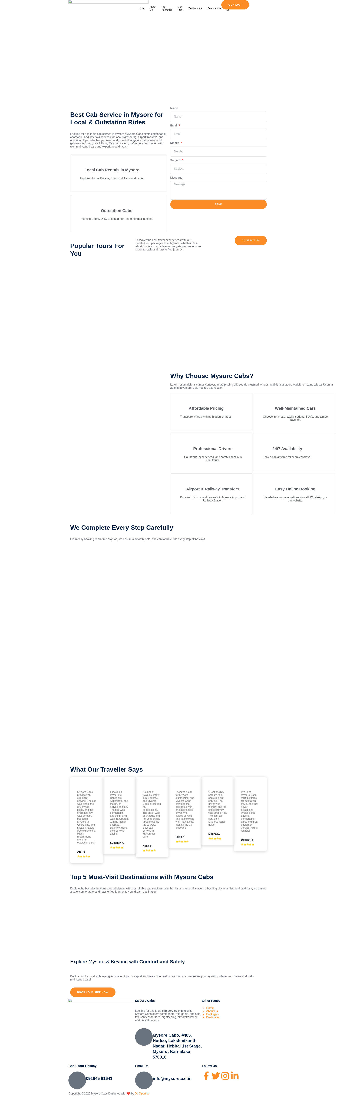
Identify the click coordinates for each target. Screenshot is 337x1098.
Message (176, 177)
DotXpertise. (142, 1093)
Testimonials (195, 8)
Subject (175, 160)
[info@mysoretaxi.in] (144, 1080)
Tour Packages (166, 8)
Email (174, 125)
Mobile (175, 143)
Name (174, 108)
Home (141, 8)
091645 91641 (99, 1078)
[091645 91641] (77, 1080)
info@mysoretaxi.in (172, 1078)
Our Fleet (180, 8)
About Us (153, 8)
